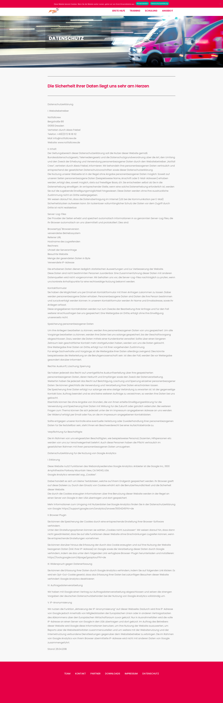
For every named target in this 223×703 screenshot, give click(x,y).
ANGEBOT (167, 10)
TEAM (67, 673)
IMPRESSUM (131, 673)
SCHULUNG (151, 10)
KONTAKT (80, 673)
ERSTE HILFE (118, 10)
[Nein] (220, 4)
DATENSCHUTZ (150, 673)
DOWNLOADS (112, 673)
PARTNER (95, 673)
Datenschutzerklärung (159, 3)
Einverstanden (142, 3)
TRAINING (135, 10)
